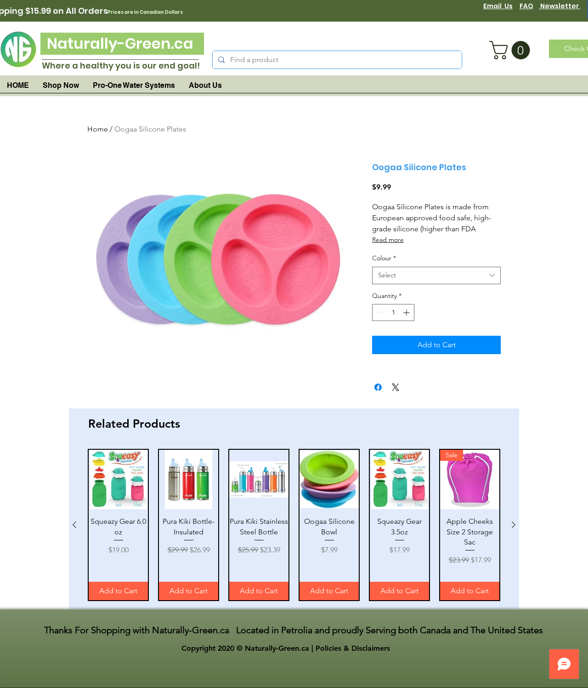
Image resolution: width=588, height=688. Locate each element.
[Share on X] (395, 387)
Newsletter (559, 6)
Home (97, 129)
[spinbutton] (393, 312)
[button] (511, 50)
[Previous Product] (74, 524)
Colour (384, 258)
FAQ (526, 6)
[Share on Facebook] (378, 387)
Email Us (498, 6)
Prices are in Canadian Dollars (145, 12)
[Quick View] (118, 479)
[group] (294, 524)
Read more (388, 239)
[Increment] (407, 312)
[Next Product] (513, 524)
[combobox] (436, 275)
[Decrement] (379, 312)
